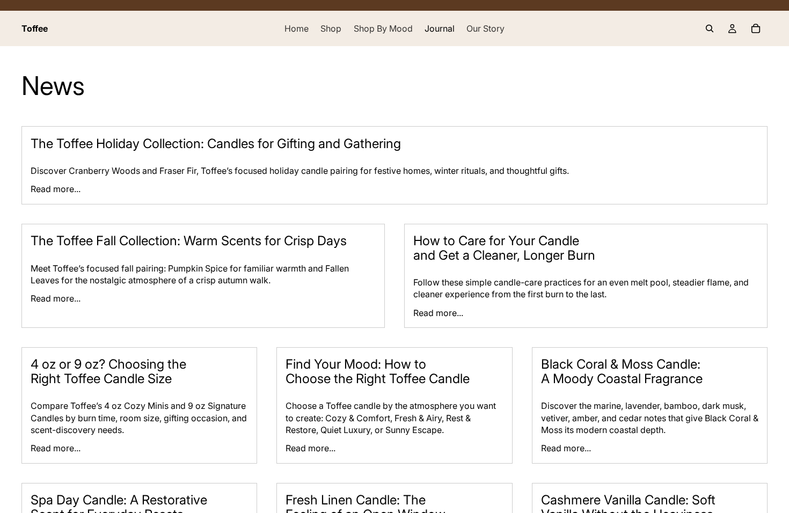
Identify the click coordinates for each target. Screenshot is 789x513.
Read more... (56, 189)
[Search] (709, 28)
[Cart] (756, 28)
